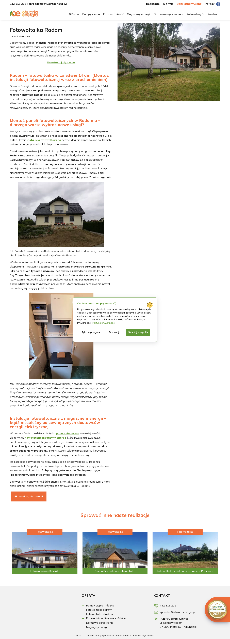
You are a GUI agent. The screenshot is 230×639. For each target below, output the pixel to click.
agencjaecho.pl (124, 635)
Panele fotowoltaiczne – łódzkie (106, 618)
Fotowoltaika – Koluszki (44, 571)
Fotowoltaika (112, 14)
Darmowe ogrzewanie (168, 14)
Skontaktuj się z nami (28, 496)
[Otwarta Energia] (24, 15)
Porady (210, 3)
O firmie (168, 3)
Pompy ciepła (91, 14)
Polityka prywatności (143, 635)
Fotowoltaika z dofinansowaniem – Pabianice (185, 571)
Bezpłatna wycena (189, 3)
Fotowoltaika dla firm (99, 609)
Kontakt (213, 14)
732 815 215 (18, 3)
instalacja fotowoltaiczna (44, 140)
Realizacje (153, 3)
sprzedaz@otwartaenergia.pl (48, 3)
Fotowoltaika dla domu (100, 614)
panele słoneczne (67, 433)
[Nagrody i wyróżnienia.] (217, 609)
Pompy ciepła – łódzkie (100, 605)
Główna (74, 14)
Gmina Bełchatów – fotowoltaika (115, 571)
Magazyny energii (138, 14)
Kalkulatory (194, 14)
